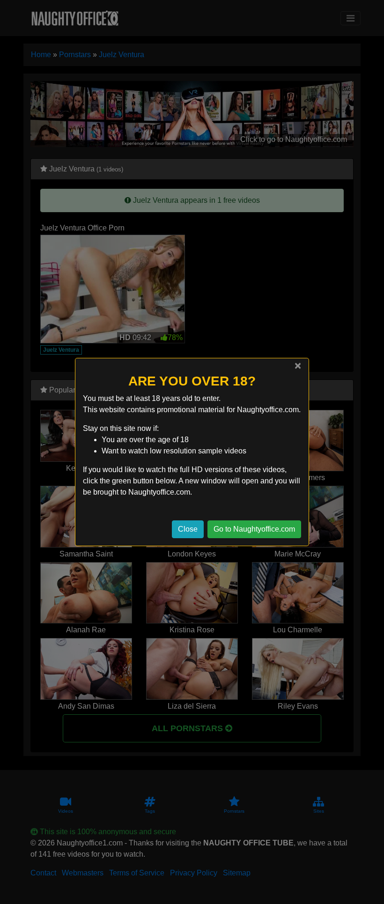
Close (188, 529)
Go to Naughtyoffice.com (254, 529)
